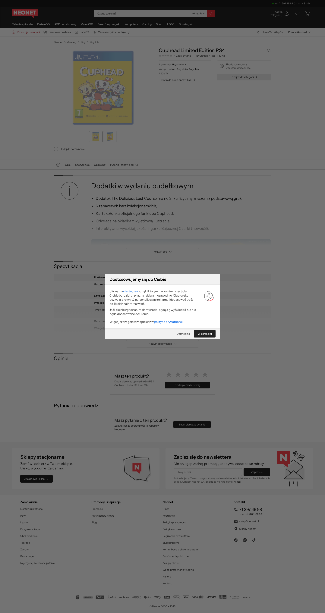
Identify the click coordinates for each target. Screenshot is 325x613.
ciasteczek (130, 291)
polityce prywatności (168, 322)
